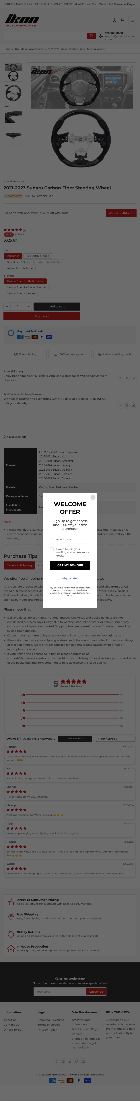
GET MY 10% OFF (70, 565)
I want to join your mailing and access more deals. (72, 552)
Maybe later (70, 578)
